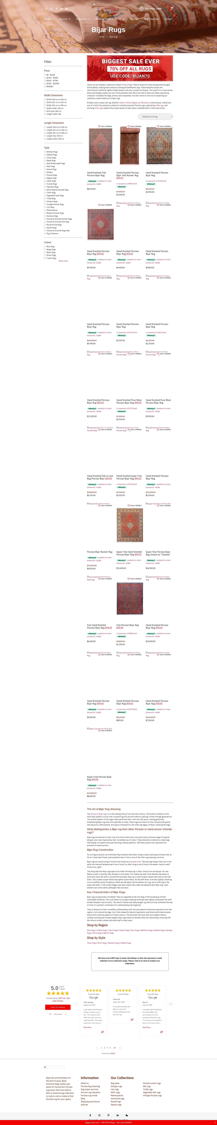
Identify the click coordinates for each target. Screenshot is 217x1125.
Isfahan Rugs (102, 930)
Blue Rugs (51, 246)
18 (115, 1048)
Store (121, 19)
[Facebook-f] (46, 9)
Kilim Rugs (102, 943)
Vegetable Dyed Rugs (55, 196)
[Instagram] (51, 9)
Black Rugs (51, 252)
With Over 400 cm (54, 111)
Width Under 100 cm (55, 108)
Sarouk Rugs (52, 169)
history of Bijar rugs (99, 814)
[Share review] (102, 1033)
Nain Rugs (91, 930)
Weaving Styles (103, 19)
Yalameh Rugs (113, 943)
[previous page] (76, 1004)
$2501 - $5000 (52, 78)
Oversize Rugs (52, 216)
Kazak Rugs (51, 160)
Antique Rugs (52, 201)
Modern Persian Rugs (55, 213)
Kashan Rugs (124, 930)
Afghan (135, 103)
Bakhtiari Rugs (146, 930)
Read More (88, 1027)
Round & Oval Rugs (54, 225)
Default (50, 172)
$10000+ (50, 86)
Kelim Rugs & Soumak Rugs (58, 190)
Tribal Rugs (51, 198)
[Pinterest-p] (56, 9)
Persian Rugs (52, 175)
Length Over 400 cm (55, 136)
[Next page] (120, 1047)
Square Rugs (52, 228)
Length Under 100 (54, 114)
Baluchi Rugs (108, 933)
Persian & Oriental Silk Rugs (58, 222)
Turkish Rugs (52, 184)
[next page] (170, 1004)
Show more (63, 261)
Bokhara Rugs (52, 152)
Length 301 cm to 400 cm (57, 133)
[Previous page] (97, 1047)
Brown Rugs (51, 255)
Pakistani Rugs (53, 187)
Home (101, 37)
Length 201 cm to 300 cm (57, 130)
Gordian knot (135, 862)
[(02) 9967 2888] (141, 9)
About (48, 19)
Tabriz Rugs (113, 930)
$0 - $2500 (51, 75)
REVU (113, 1053)
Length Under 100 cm (55, 139)
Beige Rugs (51, 249)
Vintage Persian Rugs (55, 204)
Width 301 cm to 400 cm (57, 105)
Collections (81, 19)
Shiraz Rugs (97, 933)
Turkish (128, 103)
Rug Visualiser (151, 19)
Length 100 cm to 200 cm (57, 127)
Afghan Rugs (52, 178)
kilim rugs (99, 108)
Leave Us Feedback (58, 1007)
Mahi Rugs (51, 166)
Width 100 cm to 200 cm (57, 99)
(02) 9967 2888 (153, 8)
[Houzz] (67, 9)
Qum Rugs (135, 930)
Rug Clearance (52, 233)
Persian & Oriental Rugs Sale (58, 231)
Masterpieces (52, 210)
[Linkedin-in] (61, 9)
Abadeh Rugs (159, 930)
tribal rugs (159, 105)
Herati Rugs (51, 158)
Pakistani (144, 103)
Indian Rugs (51, 181)
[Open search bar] (73, 9)
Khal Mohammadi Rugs (56, 163)
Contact (168, 19)
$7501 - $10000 (53, 84)
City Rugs (50, 207)
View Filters (58, 1014)
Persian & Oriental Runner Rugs (59, 219)
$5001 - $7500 (52, 81)
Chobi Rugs (51, 193)
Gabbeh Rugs (52, 155)
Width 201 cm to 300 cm (57, 102)
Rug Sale (134, 19)
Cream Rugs (51, 258)
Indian (121, 103)
